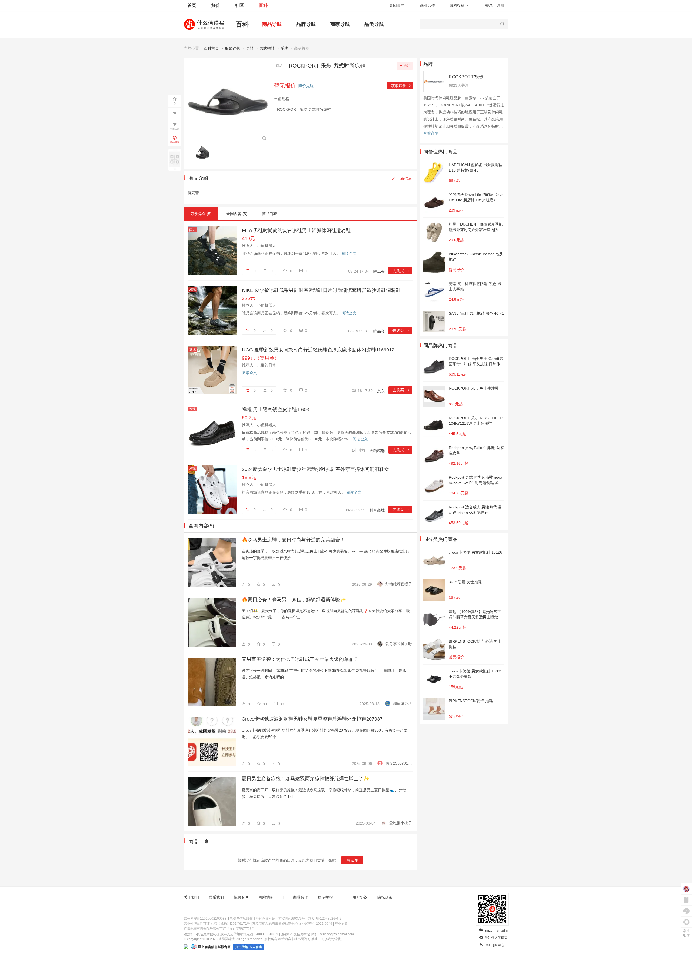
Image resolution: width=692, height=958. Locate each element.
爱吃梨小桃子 (400, 823)
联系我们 (216, 897)
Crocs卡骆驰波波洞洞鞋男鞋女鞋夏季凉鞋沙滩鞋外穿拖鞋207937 (312, 719)
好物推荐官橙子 (398, 584)
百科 (263, 5)
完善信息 (404, 178)
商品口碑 (269, 214)
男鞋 (250, 48)
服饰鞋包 (232, 48)
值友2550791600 (398, 763)
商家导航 (340, 24)
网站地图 (266, 897)
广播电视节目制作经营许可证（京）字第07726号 (219, 929)
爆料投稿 (457, 5)
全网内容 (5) (236, 214)
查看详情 (430, 133)
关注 (407, 66)
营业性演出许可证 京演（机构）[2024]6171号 (217, 924)
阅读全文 (349, 253)
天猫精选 (377, 450)
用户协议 (360, 897)
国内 (192, 230)
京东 (381, 391)
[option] (204, 152)
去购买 (401, 271)
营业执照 (341, 924)
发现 (192, 290)
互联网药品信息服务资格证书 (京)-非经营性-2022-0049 (292, 924)
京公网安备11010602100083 (205, 918)
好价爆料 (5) (201, 214)
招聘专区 (241, 897)
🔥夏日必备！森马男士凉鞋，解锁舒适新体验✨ (294, 599)
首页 (192, 5)
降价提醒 (306, 85)
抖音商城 (377, 510)
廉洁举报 (325, 897)
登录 (489, 5)
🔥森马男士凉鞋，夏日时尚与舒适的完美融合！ (293, 539)
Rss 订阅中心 (494, 945)
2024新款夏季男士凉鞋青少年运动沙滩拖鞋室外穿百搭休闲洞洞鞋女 (315, 469)
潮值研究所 (402, 703)
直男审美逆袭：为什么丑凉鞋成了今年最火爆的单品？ (300, 659)
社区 (239, 5)
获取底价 (401, 85)
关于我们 (191, 897)
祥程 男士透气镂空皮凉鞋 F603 (275, 409)
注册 (500, 5)
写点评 (352, 860)
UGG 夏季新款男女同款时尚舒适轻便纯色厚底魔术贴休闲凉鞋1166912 (318, 350)
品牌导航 (306, 24)
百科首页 (211, 48)
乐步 (284, 48)
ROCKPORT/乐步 (466, 77)
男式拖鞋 (267, 48)
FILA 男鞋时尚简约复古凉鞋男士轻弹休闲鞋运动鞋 (296, 230)
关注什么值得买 (496, 938)
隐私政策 (384, 897)
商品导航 (272, 24)
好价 (215, 5)
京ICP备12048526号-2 (324, 918)
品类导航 (374, 24)
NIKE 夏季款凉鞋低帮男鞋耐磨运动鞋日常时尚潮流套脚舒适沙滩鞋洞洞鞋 (321, 290)
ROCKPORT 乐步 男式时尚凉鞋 (304, 109)
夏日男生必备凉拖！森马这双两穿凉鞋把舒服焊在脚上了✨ (305, 778)
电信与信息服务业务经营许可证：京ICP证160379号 (267, 918)
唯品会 (379, 271)
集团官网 (396, 5)
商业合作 (427, 5)
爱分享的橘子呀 (398, 644)
